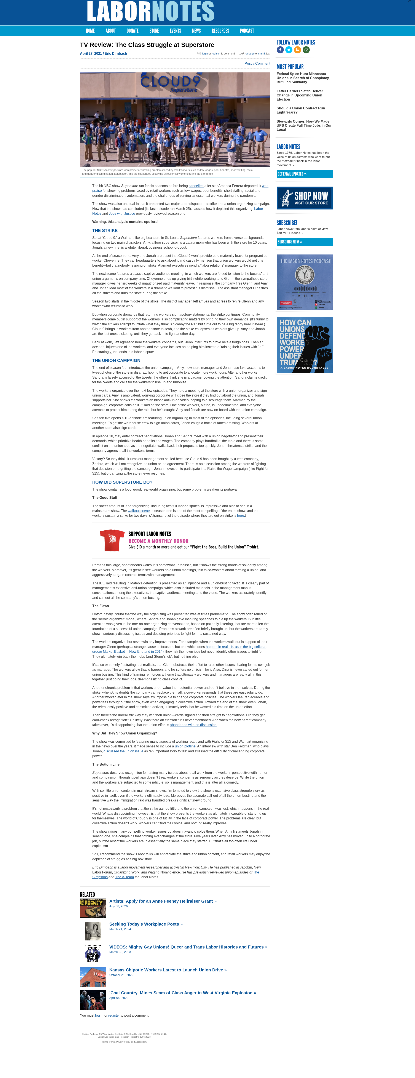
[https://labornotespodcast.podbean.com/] (305, 308)
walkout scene (139, 511)
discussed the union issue (123, 751)
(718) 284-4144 (158, 1034)
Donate (133, 30)
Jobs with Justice (122, 213)
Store (154, 30)
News (196, 30)
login (205, 53)
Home (90, 30)
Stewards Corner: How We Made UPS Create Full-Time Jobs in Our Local (304, 125)
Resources (220, 30)
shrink (261, 53)
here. (241, 515)
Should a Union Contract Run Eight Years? (301, 110)
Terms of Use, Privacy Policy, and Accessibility (124, 1042)
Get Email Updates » (292, 174)
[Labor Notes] (150, 11)
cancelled (196, 186)
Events (175, 30)
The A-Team (124, 877)
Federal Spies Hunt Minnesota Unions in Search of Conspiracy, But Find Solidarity (303, 78)
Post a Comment (257, 63)
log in (99, 1015)
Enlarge (250, 53)
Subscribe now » (290, 242)
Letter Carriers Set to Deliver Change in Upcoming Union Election (300, 95)
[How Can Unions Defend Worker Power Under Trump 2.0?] (305, 371)
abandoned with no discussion (193, 725)
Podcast (247, 30)
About (111, 30)
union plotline (185, 746)
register (216, 53)
